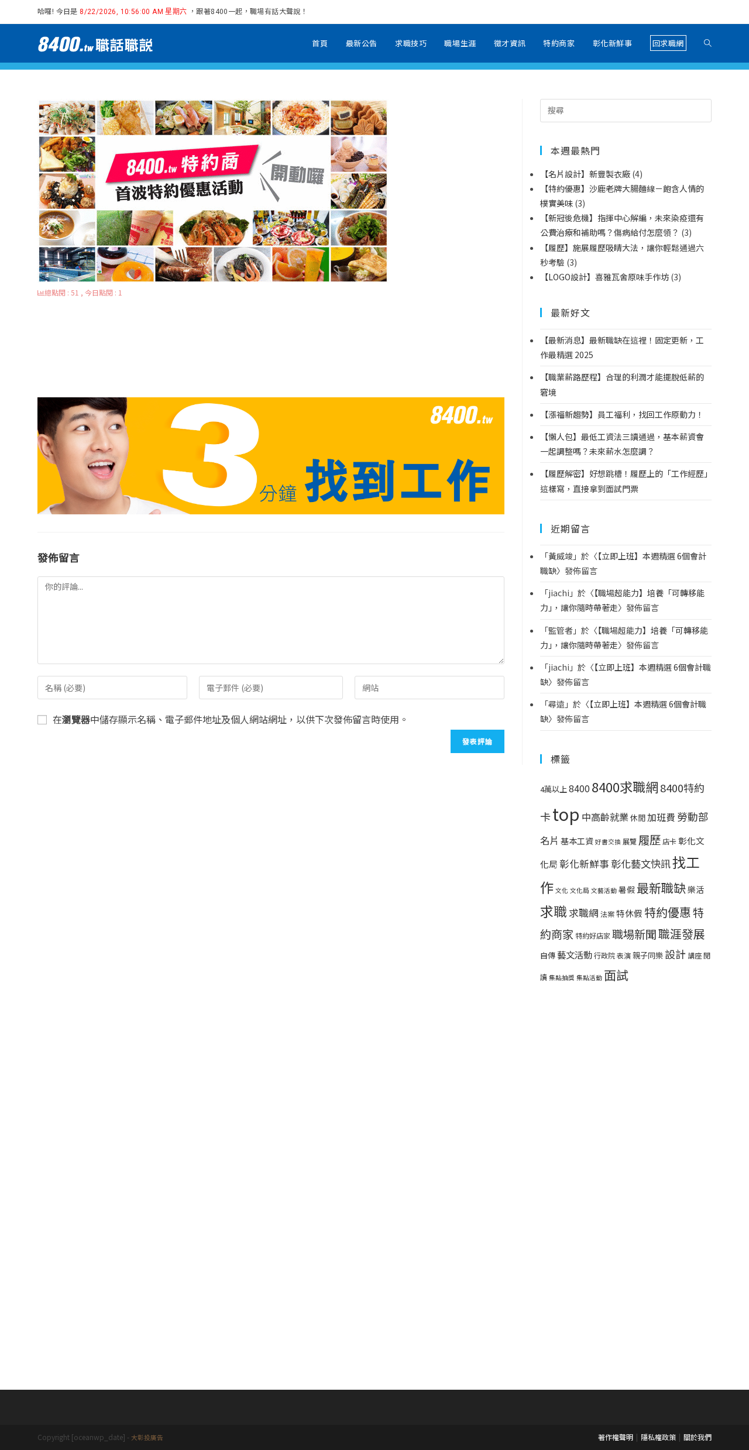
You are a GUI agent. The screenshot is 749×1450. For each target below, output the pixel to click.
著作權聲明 (615, 1437)
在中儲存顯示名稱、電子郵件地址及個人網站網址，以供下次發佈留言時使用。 (230, 719)
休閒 (637, 817)
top (566, 813)
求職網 (584, 912)
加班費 (661, 817)
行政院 (604, 955)
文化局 (579, 890)
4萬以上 (553, 789)
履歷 (649, 839)
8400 (579, 788)
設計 (675, 953)
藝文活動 (574, 954)
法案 (607, 914)
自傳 (547, 955)
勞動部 (693, 816)
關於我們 (697, 1437)
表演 (624, 955)
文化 (561, 890)
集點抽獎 (562, 977)
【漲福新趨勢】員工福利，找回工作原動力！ (622, 414)
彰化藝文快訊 (641, 863)
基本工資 (577, 841)
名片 (549, 840)
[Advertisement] (270, 348)
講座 (695, 955)
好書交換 (608, 841)
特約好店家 (592, 935)
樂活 (696, 889)
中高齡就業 (605, 817)
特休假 (629, 913)
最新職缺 (661, 887)
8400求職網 (625, 786)
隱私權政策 (658, 1437)
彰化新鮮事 (584, 864)
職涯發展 (681, 933)
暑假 (627, 889)
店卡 (669, 841)
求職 (553, 911)
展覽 (630, 841)
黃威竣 (560, 556)
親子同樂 (648, 955)
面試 (616, 974)
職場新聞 (634, 934)
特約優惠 (667, 911)
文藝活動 (604, 890)
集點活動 (589, 977)
